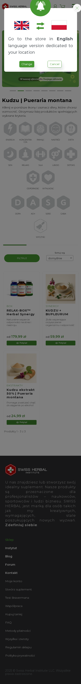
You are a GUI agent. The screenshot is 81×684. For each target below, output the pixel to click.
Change (26, 64)
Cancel (54, 64)
